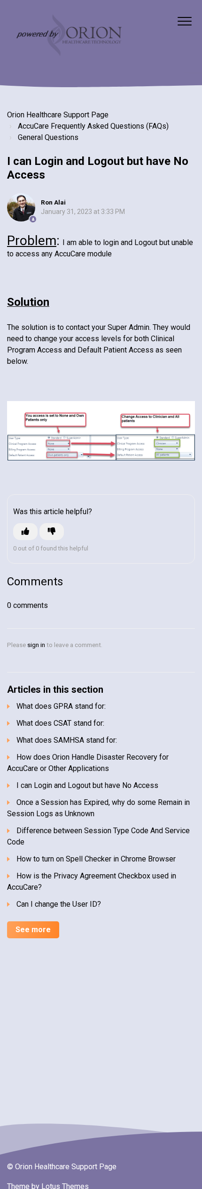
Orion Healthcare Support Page (58, 114)
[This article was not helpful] (51, 531)
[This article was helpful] (25, 531)
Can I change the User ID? (58, 904)
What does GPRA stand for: (61, 706)
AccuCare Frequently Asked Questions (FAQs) (93, 126)
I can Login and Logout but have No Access (87, 785)
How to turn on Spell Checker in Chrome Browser (96, 858)
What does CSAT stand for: (60, 723)
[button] (184, 21)
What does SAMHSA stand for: (66, 740)
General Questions (48, 137)
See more (33, 929)
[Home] (68, 36)
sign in (36, 644)
